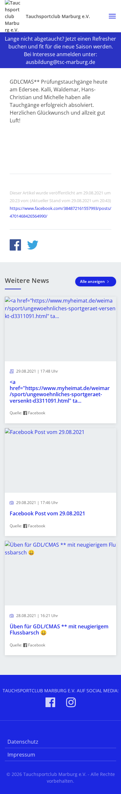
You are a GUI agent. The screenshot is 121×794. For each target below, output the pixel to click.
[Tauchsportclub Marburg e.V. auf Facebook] (50, 703)
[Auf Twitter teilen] (32, 246)
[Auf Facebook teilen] (15, 246)
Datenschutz (22, 741)
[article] (60, 360)
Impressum (21, 754)
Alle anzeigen (93, 281)
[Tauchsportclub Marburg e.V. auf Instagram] (71, 703)
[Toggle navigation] (110, 16)
